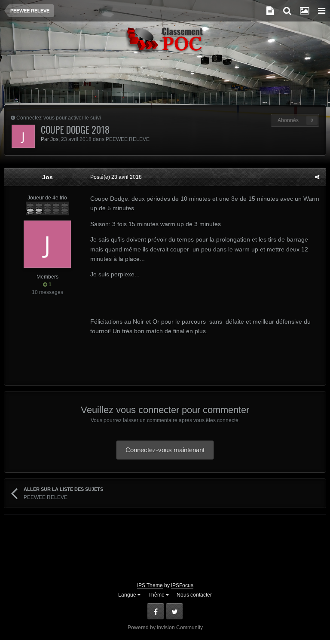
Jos (54, 139)
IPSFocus (182, 585)
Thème (157, 595)
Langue (128, 595)
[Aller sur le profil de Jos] (23, 136)
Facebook (155, 611)
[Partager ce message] (317, 177)
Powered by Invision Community (165, 628)
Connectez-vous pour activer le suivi (58, 118)
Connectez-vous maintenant (165, 449)
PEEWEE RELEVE (128, 139)
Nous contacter (194, 595)
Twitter (174, 611)
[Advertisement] (165, 84)
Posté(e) (116, 177)
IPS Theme (150, 585)
